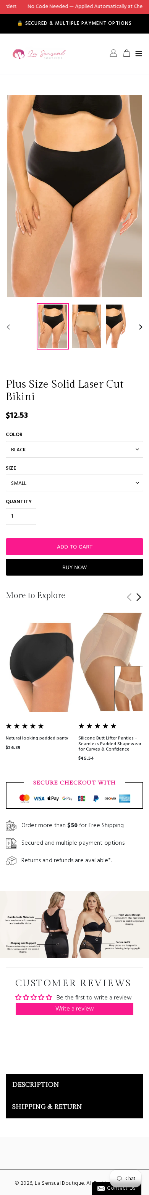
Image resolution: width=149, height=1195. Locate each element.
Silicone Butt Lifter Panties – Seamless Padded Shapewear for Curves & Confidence (109, 744)
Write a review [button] (74, 1009)
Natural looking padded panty (37, 738)
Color (14, 435)
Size (11, 468)
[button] (138, 597)
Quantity (19, 502)
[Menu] (138, 53)
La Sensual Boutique (59, 1183)
